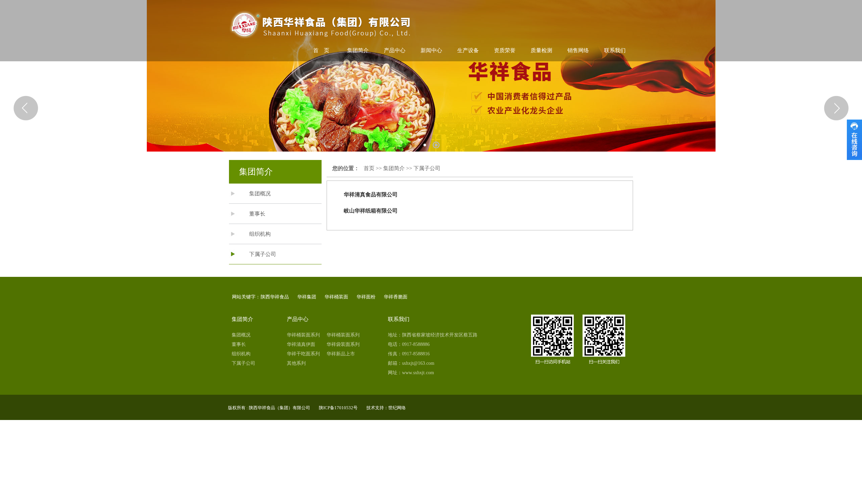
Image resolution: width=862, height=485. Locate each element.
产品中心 (394, 50)
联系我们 (615, 50)
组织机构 (260, 234)
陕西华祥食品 (275, 296)
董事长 (257, 214)
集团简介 (358, 50)
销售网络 (578, 50)
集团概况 (260, 193)
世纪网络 (397, 407)
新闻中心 (431, 50)
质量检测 (541, 50)
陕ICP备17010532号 (338, 407)
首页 (369, 168)
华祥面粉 (366, 296)
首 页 (321, 50)
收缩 (854, 140)
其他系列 (296, 363)
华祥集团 (306, 296)
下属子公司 (262, 254)
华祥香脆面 (395, 296)
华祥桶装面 (336, 296)
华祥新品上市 (341, 353)
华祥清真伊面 (301, 344)
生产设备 (468, 50)
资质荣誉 (505, 50)
